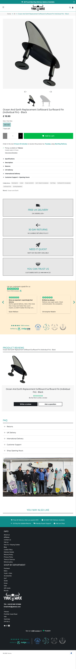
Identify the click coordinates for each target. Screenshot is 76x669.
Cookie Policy (8, 549)
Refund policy (8, 562)
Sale (5, 585)
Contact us (7, 540)
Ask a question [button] (50, 404)
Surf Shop (52, 183)
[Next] (50, 91)
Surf (5, 578)
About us (7, 535)
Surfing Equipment (17, 186)
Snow (5, 583)
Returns (10, 427)
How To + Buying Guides (12, 544)
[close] (74, 2)
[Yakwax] (38, 7)
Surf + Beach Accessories (42, 183)
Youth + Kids (8, 573)
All (14, 14)
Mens (5, 571)
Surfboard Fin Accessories (64, 183)
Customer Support (14, 445)
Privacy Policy (8, 557)
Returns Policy (8, 554)
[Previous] (25, 91)
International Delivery (15, 439)
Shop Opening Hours (15, 451)
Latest (21, 183)
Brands (6, 590)
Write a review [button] (25, 404)
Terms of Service (9, 559)
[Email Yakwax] (5, 626)
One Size (7, 125)
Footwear (7, 568)
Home (9, 14)
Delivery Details (9, 552)
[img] (39, 289)
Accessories (8, 576)
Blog (5, 547)
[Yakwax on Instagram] (9, 626)
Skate (6, 580)
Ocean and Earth (29, 183)
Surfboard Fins (7, 186)
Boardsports (15, 183)
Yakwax (9, 653)
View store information (11, 152)
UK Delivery (11, 433)
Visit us (6, 542)
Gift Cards (7, 588)
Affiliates (6, 537)
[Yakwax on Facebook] (7, 626)
